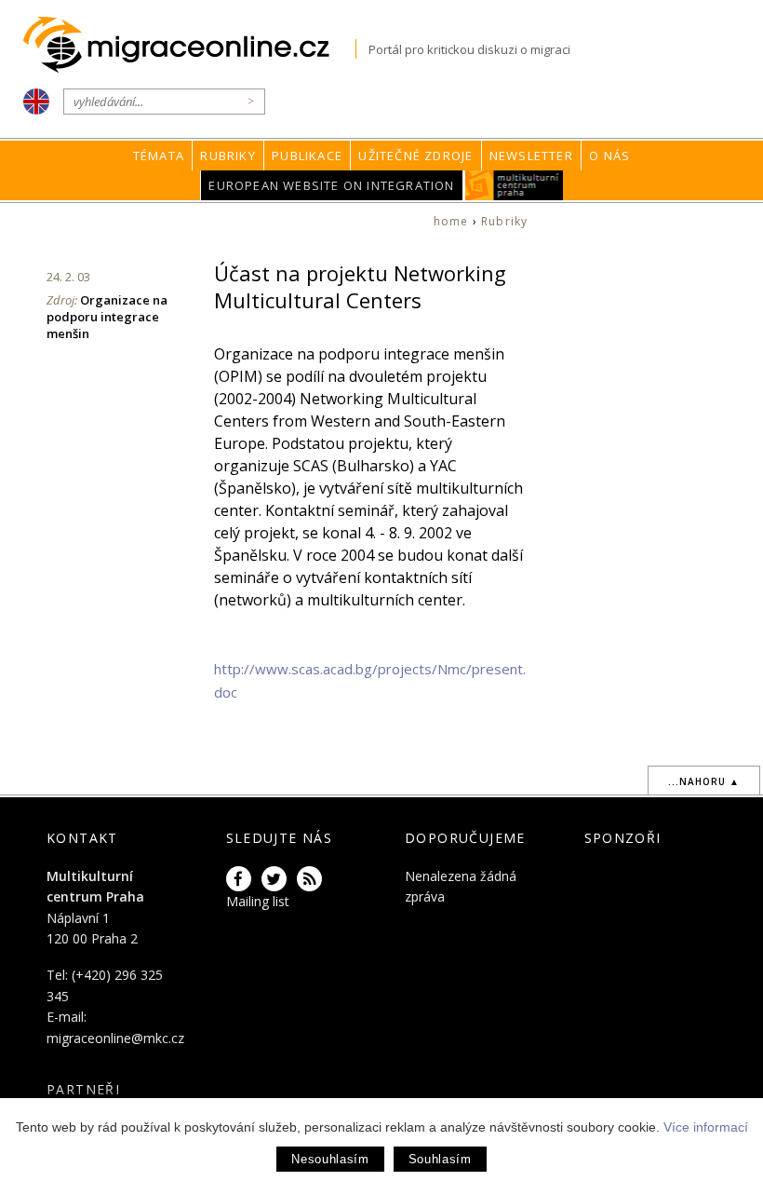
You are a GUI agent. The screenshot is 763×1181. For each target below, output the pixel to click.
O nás (609, 155)
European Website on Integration (331, 185)
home (451, 221)
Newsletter (531, 155)
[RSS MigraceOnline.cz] (312, 880)
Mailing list (257, 901)
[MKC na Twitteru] (277, 880)
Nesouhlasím (329, 1159)
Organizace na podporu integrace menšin (107, 317)
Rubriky (227, 155)
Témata (158, 155)
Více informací (705, 1127)
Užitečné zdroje (415, 155)
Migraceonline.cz (189, 45)
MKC (514, 185)
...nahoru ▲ (704, 781)
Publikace (307, 155)
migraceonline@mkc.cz (115, 1038)
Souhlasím (440, 1159)
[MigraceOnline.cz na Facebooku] (242, 880)
